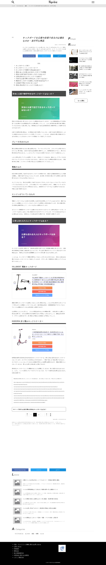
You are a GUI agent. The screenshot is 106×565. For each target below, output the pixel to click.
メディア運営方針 (19, 557)
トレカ (42, 533)
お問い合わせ (17, 546)
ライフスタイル (19, 533)
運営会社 (16, 551)
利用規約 (16, 549)
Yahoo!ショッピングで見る (42, 295)
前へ (27, 414)
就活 (33, 533)
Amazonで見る (42, 288)
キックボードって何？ (23, 65)
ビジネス (27, 533)
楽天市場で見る (42, 291)
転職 (37, 533)
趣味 (13, 37)
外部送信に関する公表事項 (21, 555)
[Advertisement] (53, 22)
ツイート (44, 56)
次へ (46, 414)
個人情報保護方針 (19, 553)
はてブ (59, 56)
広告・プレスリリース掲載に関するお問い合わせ (27, 544)
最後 (50, 414)
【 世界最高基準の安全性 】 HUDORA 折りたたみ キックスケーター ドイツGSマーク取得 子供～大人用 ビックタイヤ (48, 334)
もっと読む (81, 100)
